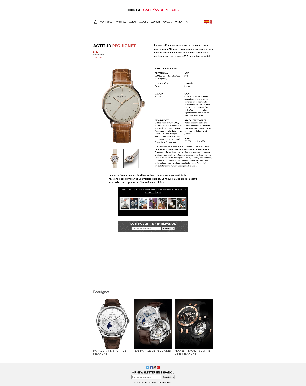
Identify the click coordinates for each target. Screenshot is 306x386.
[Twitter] (147, 367)
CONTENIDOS (106, 22)
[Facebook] (151, 367)
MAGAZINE (143, 22)
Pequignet (101, 292)
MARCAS (132, 22)
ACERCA (178, 22)
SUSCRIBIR (155, 22)
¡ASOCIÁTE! (167, 22)
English (96, 52)
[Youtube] (158, 367)
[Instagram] (154, 367)
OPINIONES (121, 22)
